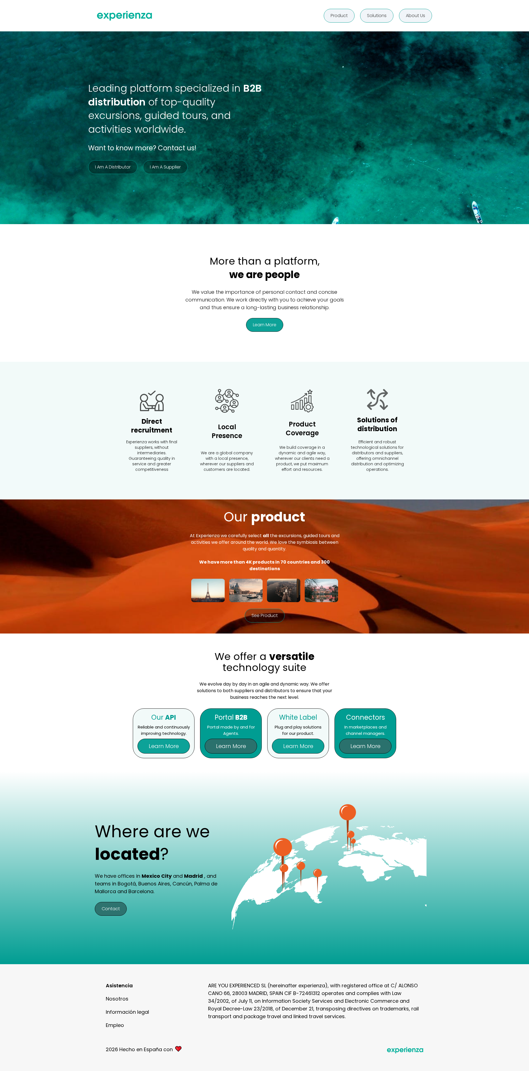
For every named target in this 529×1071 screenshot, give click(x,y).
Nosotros (117, 998)
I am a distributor (113, 167)
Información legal (127, 1012)
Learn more (264, 325)
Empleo (115, 1025)
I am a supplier (165, 167)
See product (265, 615)
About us (415, 15)
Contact (111, 909)
